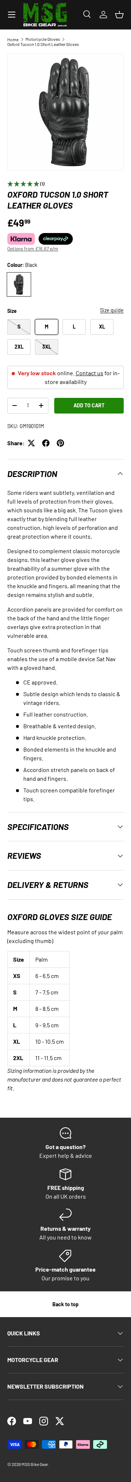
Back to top (65, 1304)
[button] (119, 15)
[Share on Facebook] (46, 443)
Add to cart (89, 405)
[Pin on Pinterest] (60, 443)
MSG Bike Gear (34, 1464)
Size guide (112, 310)
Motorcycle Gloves (42, 39)
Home (13, 39)
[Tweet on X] (31, 443)
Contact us (89, 372)
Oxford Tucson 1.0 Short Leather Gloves (43, 44)
